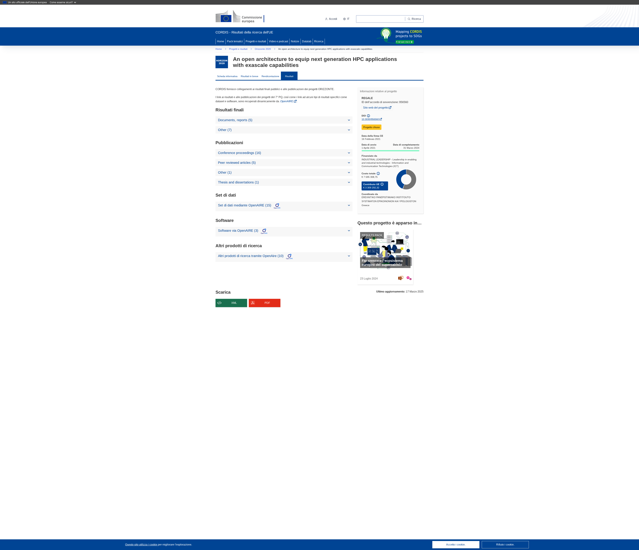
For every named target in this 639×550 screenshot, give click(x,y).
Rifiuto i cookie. (505, 544)
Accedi (333, 18)
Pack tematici (235, 41)
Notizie (295, 41)
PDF (267, 302)
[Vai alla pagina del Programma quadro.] (221, 62)
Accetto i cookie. (455, 544)
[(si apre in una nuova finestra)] (242, 16)
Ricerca (318, 41)
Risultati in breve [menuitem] (249, 76)
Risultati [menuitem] (289, 76)
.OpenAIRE (287, 101)
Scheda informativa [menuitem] (227, 76)
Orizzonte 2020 (263, 49)
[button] (346, 19)
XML (234, 302)
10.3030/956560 (370, 119)
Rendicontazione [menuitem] (270, 76)
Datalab (306, 41)
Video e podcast (278, 41)
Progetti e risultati (256, 41)
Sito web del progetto (376, 108)
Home (220, 41)
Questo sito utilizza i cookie (141, 544)
